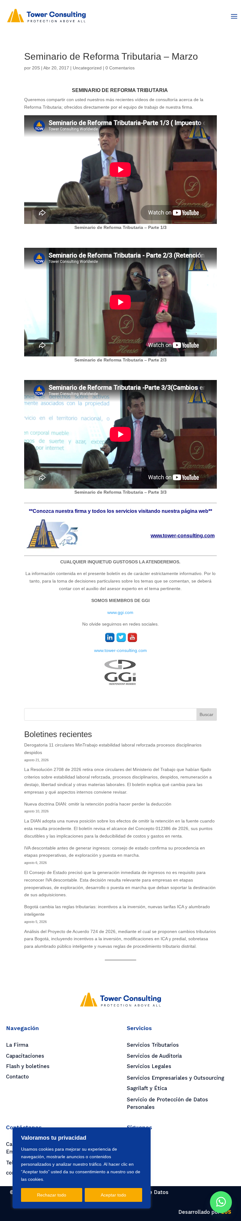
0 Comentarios (120, 67)
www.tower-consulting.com (120, 650)
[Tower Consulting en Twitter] (121, 638)
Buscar (206, 714)
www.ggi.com (120, 612)
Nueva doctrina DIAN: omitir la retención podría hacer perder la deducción (97, 803)
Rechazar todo (51, 1194)
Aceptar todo (113, 1194)
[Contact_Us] (221, 1202)
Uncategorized (87, 67)
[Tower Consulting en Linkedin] (110, 638)
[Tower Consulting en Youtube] (132, 638)
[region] (82, 1167)
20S (36, 67)
